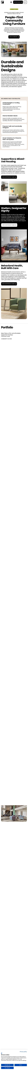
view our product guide (8, 225)
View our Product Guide (8, 177)
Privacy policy (23, 1051)
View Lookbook (13, 37)
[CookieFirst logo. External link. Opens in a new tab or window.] (1, 1053)
